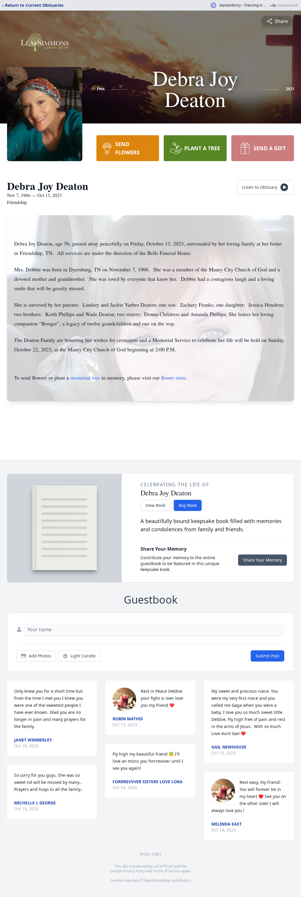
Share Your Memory (262, 560)
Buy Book (188, 505)
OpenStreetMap (157, 880)
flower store (173, 377)
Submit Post (267, 656)
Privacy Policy (134, 870)
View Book (155, 505)
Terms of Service (166, 870)
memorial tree (85, 377)
